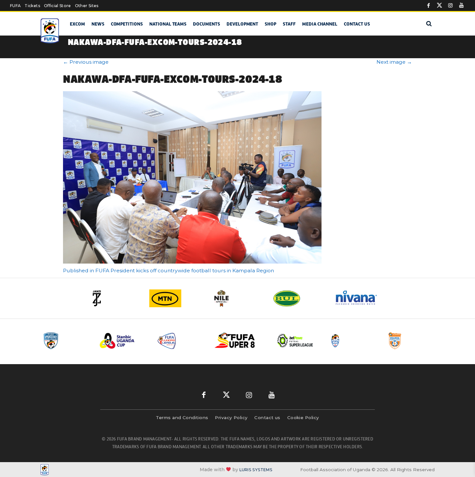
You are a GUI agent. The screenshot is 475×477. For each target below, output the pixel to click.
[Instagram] (450, 5)
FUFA (15, 5)
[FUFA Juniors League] (181, 341)
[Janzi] (115, 298)
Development (242, 24)
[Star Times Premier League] (411, 341)
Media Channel (319, 24)
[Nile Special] (237, 298)
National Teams (167, 24)
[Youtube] (461, 5)
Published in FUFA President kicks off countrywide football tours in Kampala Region (168, 270)
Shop (270, 24)
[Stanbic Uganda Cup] (123, 341)
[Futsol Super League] (296, 341)
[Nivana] (360, 298)
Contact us (357, 24)
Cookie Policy (303, 417)
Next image (394, 62)
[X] (439, 5)
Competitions (127, 24)
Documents (206, 24)
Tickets (32, 5)
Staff (289, 24)
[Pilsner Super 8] (238, 341)
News (97, 24)
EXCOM (77, 24)
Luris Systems (255, 469)
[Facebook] (428, 5)
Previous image (86, 62)
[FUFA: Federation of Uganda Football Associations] (50, 30)
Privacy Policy (231, 417)
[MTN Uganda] (176, 298)
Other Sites (87, 5)
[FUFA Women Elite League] (66, 341)
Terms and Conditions (182, 417)
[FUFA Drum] (353, 341)
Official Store (57, 5)
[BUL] (299, 298)
